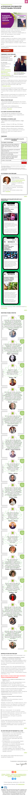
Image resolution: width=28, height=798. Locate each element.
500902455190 (21, 784)
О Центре (3, 774)
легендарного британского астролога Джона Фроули (6, 71)
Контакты (8, 774)
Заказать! (24, 162)
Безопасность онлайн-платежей (14, 776)
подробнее (9, 108)
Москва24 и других (7, 85)
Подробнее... (8, 191)
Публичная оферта (8, 775)
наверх (25, 196)
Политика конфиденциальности (19, 775)
